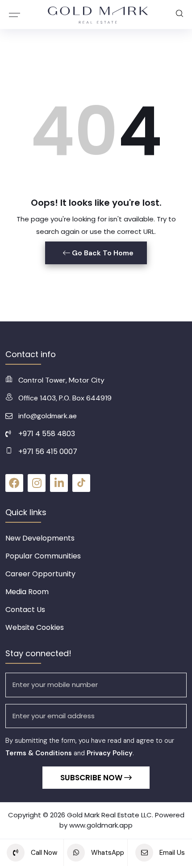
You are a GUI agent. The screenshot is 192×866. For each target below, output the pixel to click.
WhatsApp (106, 852)
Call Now (43, 852)
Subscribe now (92, 777)
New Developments (40, 538)
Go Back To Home (102, 253)
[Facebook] (14, 483)
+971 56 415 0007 (47, 451)
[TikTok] (81, 483)
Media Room (27, 592)
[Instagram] (37, 483)
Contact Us (25, 609)
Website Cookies (34, 627)
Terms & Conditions (38, 753)
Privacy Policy (110, 753)
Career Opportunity (40, 574)
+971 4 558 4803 (46, 434)
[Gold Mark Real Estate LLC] (98, 14)
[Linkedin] (59, 483)
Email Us (171, 852)
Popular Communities (43, 556)
